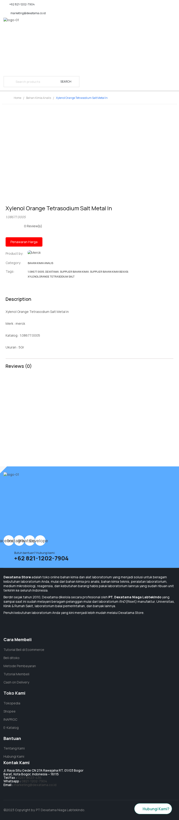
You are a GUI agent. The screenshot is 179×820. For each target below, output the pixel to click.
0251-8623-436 (29, 777)
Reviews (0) (19, 366)
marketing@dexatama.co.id (28, 13)
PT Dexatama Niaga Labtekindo (60, 810)
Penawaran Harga (24, 242)
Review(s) (33, 226)
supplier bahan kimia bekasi (109, 271)
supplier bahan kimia (74, 271)
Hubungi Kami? (156, 808)
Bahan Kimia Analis (38, 98)
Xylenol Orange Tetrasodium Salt (51, 276)
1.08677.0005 (36, 271)
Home (17, 98)
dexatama (52, 271)
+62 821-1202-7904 (22, 4)
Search (65, 82)
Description (18, 299)
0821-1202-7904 (34, 781)
